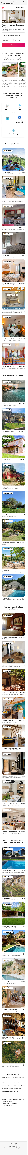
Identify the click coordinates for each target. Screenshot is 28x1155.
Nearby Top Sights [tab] (6, 1077)
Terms (10, 1148)
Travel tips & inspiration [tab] (18, 1077)
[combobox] (13, 35)
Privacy (6, 1148)
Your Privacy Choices (18, 1148)
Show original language (8, 3)
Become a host (20, 7)
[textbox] (7, 40)
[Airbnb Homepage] (3, 7)
